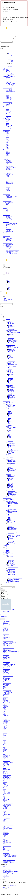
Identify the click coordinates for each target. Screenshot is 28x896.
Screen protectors (9, 166)
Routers (7, 109)
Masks (7, 225)
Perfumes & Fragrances (8, 202)
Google (7, 133)
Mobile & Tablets (6, 130)
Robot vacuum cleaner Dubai (9, 638)
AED (9, 59)
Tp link (4, 632)
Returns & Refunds (7, 869)
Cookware (8, 185)
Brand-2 (7, 269)
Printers (7, 110)
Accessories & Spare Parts (11, 196)
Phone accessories (7, 624)
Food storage (8, 191)
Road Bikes (8, 239)
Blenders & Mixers (10, 180)
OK (14, 587)
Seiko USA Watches (7, 645)
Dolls (4, 839)
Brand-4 (7, 273)
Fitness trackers (9, 162)
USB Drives (8, 111)
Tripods (7, 96)
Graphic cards (8, 120)
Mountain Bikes (9, 240)
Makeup (5, 208)
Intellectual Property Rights (8, 873)
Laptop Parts (8, 116)
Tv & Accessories (9, 103)
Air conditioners (9, 197)
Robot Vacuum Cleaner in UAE (9, 642)
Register (10, 66)
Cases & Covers (9, 160)
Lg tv (4, 636)
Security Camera (9, 100)
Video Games (8, 81)
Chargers (7, 165)
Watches (5, 232)
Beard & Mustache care (10, 219)
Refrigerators (8, 178)
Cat (4, 741)
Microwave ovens (9, 182)
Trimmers (8, 217)
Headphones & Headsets (11, 167)
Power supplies (9, 127)
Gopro (4, 635)
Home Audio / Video (7, 102)
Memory (7, 123)
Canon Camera (6, 628)
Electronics (5, 69)
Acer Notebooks (6, 637)
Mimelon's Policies (7, 870)
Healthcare (8, 230)
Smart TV (5, 627)
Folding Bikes (9, 238)
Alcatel (4, 744)
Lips (7, 210)
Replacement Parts (7, 842)
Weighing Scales (9, 231)
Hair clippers (8, 218)
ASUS (4, 738)
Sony (4, 734)
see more (3, 589)
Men (7, 204)
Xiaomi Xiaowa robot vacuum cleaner (11, 651)
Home (4, 68)
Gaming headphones (10, 86)
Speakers (7, 105)
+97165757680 (6, 887)
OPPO (7, 138)
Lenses (7, 93)
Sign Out (7, 399)
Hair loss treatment (9, 220)
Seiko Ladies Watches (7, 643)
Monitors (7, 124)
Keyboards (8, 112)
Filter (2, 588)
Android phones (6, 621)
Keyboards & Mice (10, 85)
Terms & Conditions (7, 872)
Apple (7, 134)
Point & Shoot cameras (10, 91)
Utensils (7, 188)
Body (7, 213)
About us (5, 867)
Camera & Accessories (7, 88)
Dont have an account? (8, 299)
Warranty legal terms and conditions (10, 871)
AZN (12, 61)
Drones (7, 95)
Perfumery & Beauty (7, 201)
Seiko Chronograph (7, 639)
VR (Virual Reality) (10, 84)
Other (7, 117)
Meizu (4, 740)
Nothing (7, 148)
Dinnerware (8, 192)
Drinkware (8, 190)
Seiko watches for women (8, 648)
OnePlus (7, 135)
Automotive (5, 841)
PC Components (6, 118)
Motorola (5, 733)
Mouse (7, 113)
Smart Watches (9, 169)
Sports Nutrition (6, 245)
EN (11, 54)
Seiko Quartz (6, 644)
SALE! (4, 254)
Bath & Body (8, 229)
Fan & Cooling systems (10, 128)
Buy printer (5, 631)
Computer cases (9, 125)
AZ (11, 56)
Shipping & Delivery (7, 874)
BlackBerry (5, 737)
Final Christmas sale (7, 846)
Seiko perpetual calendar (8, 641)
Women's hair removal (10, 224)
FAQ (4, 877)
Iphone (4, 622)
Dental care (8, 226)
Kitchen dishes (6, 634)
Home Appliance (6, 194)
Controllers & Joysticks (10, 83)
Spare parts (8, 168)
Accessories (8, 82)
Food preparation (9, 183)
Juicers (7, 177)
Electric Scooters (9, 244)
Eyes (7, 209)
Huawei (7, 137)
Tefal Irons (5, 630)
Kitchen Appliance (7, 173)
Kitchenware (5, 184)
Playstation (8, 77)
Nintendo (8, 79)
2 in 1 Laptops (9, 75)
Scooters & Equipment (7, 243)
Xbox (7, 78)
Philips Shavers (6, 655)
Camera (4, 625)
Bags (7, 114)
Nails (7, 212)
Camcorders (8, 92)
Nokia (7, 141)
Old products (5, 866)
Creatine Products (9, 248)
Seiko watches (6, 649)
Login (9, 64)
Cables (7, 163)
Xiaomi (7, 140)
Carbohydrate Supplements (11, 253)
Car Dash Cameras (9, 99)
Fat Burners (8, 252)
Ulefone (4, 745)
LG (4, 742)
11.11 (4, 836)
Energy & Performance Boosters (12, 250)
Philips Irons (5, 629)
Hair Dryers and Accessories (11, 223)
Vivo (7, 146)
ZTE (7, 144)
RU (11, 55)
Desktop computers (10, 74)
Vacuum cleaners (9, 195)
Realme (7, 145)
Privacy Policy (6, 876)
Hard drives (8, 126)
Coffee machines (9, 174)
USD (12, 60)
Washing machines (9, 198)
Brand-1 (7, 268)
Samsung (8, 132)
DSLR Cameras (9, 89)
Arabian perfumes (9, 206)
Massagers (8, 227)
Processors (8, 119)
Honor (7, 139)
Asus (7, 154)
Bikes (4, 237)
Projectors (8, 104)
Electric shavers (9, 216)
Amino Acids (8, 247)
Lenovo (7, 155)
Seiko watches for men (8, 646)
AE (9, 53)
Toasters (7, 175)
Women (7, 203)
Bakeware (8, 187)
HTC (7, 142)
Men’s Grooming (6, 215)
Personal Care (6, 222)
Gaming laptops (9, 73)
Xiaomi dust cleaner (7, 650)
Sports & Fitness (6, 236)
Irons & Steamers (9, 199)
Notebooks (5, 623)
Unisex (7, 205)
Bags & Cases (9, 98)
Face (7, 211)
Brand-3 (7, 272)
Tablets (4, 149)
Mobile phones (6, 131)
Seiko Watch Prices (7, 652)
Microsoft (8, 153)
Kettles (7, 176)
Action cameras (9, 90)
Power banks (8, 161)
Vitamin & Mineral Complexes (12, 251)
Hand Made (5, 837)
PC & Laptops (6, 70)
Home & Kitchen (6, 172)
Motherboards (8, 121)
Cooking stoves (9, 181)
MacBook (8, 71)
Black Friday (5, 840)
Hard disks (8, 107)
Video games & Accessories (9, 76)
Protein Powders (9, 246)
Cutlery (7, 189)
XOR (7, 147)
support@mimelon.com (11, 885)
